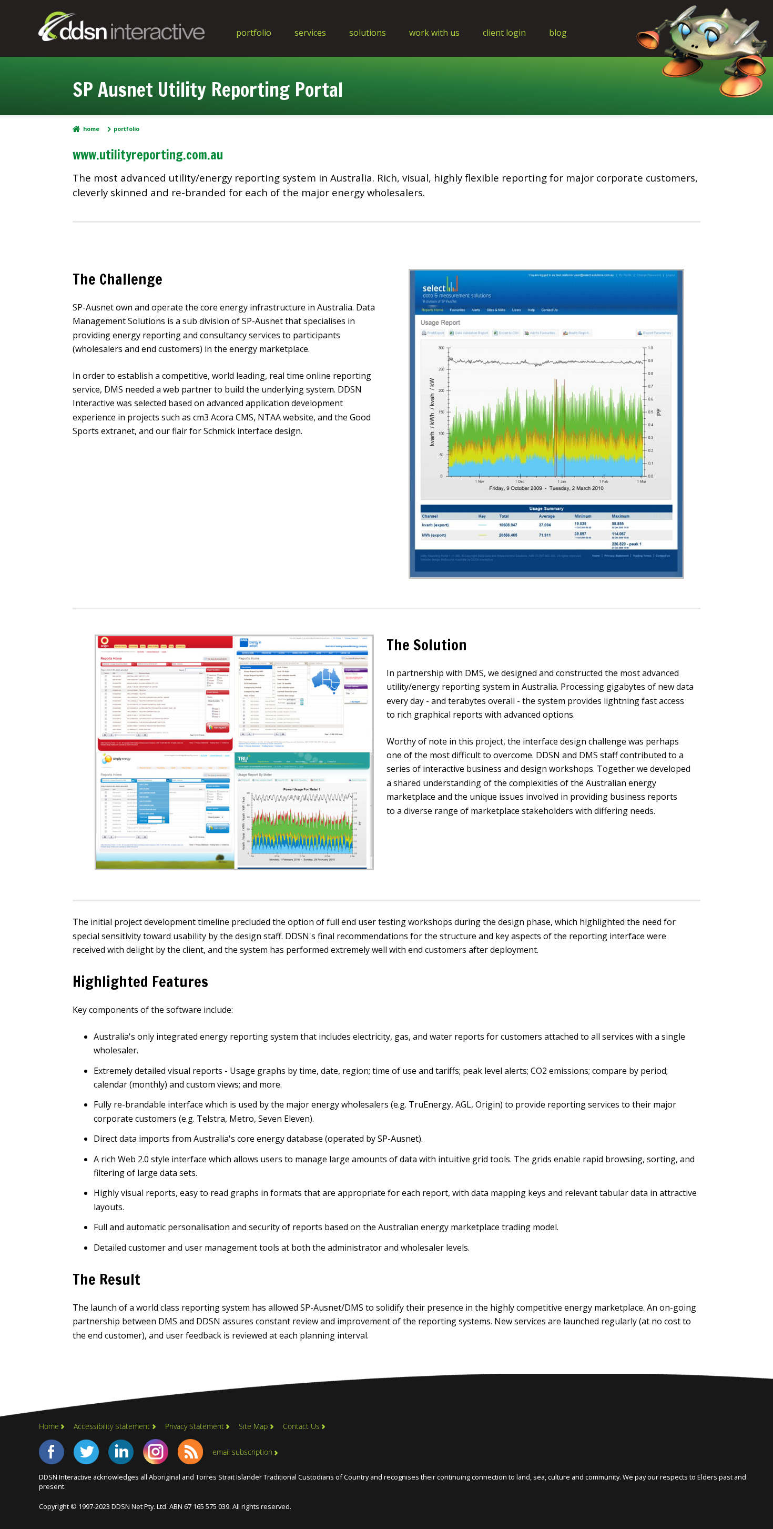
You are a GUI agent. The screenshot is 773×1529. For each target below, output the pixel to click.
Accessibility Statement (112, 1426)
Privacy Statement (194, 1426)
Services (310, 32)
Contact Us (301, 1426)
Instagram (155, 1451)
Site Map (253, 1426)
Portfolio (253, 32)
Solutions (367, 32)
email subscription (242, 1452)
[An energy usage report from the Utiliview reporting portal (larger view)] (547, 575)
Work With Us (434, 32)
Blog (558, 32)
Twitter (86, 1451)
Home (91, 129)
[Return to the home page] (121, 38)
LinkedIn (121, 1451)
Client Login (504, 32)
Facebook (51, 1451)
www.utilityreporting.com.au (148, 155)
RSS (190, 1451)
